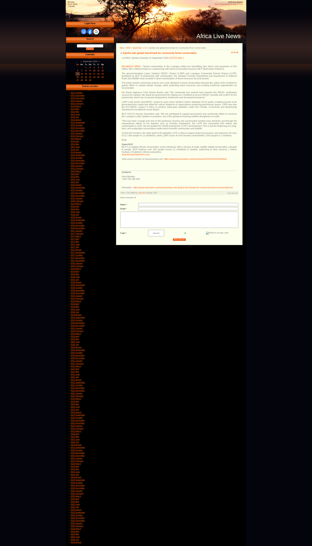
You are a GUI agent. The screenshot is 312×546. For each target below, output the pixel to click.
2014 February (77, 136)
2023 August (76, 445)
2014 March (76, 139)
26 (102, 77)
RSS (241, 4)
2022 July (75, 409)
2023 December (78, 455)
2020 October (77, 353)
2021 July (75, 377)
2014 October (77, 158)
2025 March (76, 496)
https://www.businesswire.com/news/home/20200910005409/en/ (195, 159)
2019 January (77, 296)
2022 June (75, 407)
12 (102, 71)
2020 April (75, 336)
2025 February (77, 493)
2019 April (75, 304)
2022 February (77, 396)
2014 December (78, 163)
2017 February (77, 233)
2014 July (75, 149)
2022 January (77, 393)
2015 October (77, 190)
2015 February (77, 168)
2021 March (76, 366)
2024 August (76, 477)
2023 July (75, 442)
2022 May (75, 404)
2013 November (78, 128)
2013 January (77, 101)
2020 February (77, 331)
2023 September (78, 447)
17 (94, 74)
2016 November (78, 225)
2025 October (77, 515)
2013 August (76, 120)
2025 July (75, 507)
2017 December (78, 260)
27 (78, 80)
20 (78, 77)
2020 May (75, 339)
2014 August (76, 152)
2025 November (78, 518)
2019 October (77, 320)
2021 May (75, 371)
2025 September (78, 512)
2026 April (75, 531)
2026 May (75, 534)
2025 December (78, 520)
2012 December (78, 98)
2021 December (78, 390)
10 (94, 71)
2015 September (78, 187)
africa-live (142, 193)
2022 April (75, 401)
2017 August (76, 250)
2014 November (78, 160)
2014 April (75, 141)
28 (82, 80)
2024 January (77, 458)
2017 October (77, 255)
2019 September (78, 317)
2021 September (78, 382)
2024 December (78, 488)
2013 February (77, 103)
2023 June (75, 439)
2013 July (75, 117)
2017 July (75, 247)
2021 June (75, 374)
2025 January (77, 491)
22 (86, 77)
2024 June (75, 472)
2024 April (75, 466)
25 (98, 77)
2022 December (78, 423)
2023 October (77, 450)
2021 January (77, 361)
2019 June (75, 309)
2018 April (75, 271)
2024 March (76, 464)
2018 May (75, 274)
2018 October (77, 288)
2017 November (78, 258)
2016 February (77, 201)
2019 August (76, 315)
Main (216, 4)
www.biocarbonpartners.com (136, 154)
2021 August (76, 380)
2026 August (76, 542)
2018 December (78, 293)
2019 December (78, 325)
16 (90, 74)
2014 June (75, 147)
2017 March (76, 236)
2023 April (75, 434)
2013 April (75, 109)
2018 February (77, 266)
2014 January (77, 133)
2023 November (78, 453)
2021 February (77, 363)
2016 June (75, 212)
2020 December (78, 358)
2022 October (77, 418)
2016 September (78, 220)
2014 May (75, 144)
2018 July (75, 279)
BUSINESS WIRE (131, 66)
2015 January (77, 166)
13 (78, 74)
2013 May (75, 111)
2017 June (75, 244)
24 (94, 77)
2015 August (76, 185)
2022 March (76, 399)
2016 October (77, 223)
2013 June (75, 114)
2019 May (75, 307)
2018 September (78, 285)
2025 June (75, 504)
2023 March (76, 431)
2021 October (77, 385)
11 (98, 71)
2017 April (75, 239)
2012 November (78, 95)
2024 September (78, 480)
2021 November (78, 388)
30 (90, 80)
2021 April (75, 369)
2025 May (75, 501)
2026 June (75, 537)
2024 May (75, 469)
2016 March (76, 204)
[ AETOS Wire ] (176, 58)
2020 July (75, 344)
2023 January (77, 426)
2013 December (78, 130)
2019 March (76, 301)
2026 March (76, 529)
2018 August (76, 282)
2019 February (77, 298)
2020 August (76, 347)
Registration (225, 4)
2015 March (76, 171)
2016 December (78, 228)
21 (82, 77)
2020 (128, 48)
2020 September (78, 350)
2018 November (78, 290)
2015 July (75, 182)
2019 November (78, 323)
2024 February (77, 461)
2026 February (77, 526)
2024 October (77, 483)
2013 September (78, 122)
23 (90, 77)
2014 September (78, 155)
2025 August (76, 510)
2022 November (78, 420)
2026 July (75, 539)
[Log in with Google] (96, 31)
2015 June (75, 179)
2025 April (75, 499)
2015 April (75, 174)
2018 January (77, 263)
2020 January (77, 328)
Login (234, 4)
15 (86, 74)
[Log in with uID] (83, 31)
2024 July (75, 474)
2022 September (78, 415)
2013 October (77, 125)
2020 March (76, 334)
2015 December (78, 195)
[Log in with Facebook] (90, 31)
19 (102, 74)
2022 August (76, 412)
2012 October (77, 93)
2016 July (75, 214)
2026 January (77, 523)
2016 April (75, 206)
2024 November (78, 485)
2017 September (78, 252)
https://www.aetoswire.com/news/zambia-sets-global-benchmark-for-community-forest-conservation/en (183, 187)
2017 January (77, 231)
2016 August (76, 217)
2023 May (75, 437)
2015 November (78, 193)
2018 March (76, 269)
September (137, 48)
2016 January (77, 198)
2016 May (75, 209)
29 (86, 80)
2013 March (76, 106)
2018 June (75, 277)
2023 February (77, 428)
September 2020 (90, 61)
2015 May (75, 177)
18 (98, 74)
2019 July (75, 312)
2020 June (75, 342)
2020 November (78, 355)
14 (82, 74)
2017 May (75, 241)
